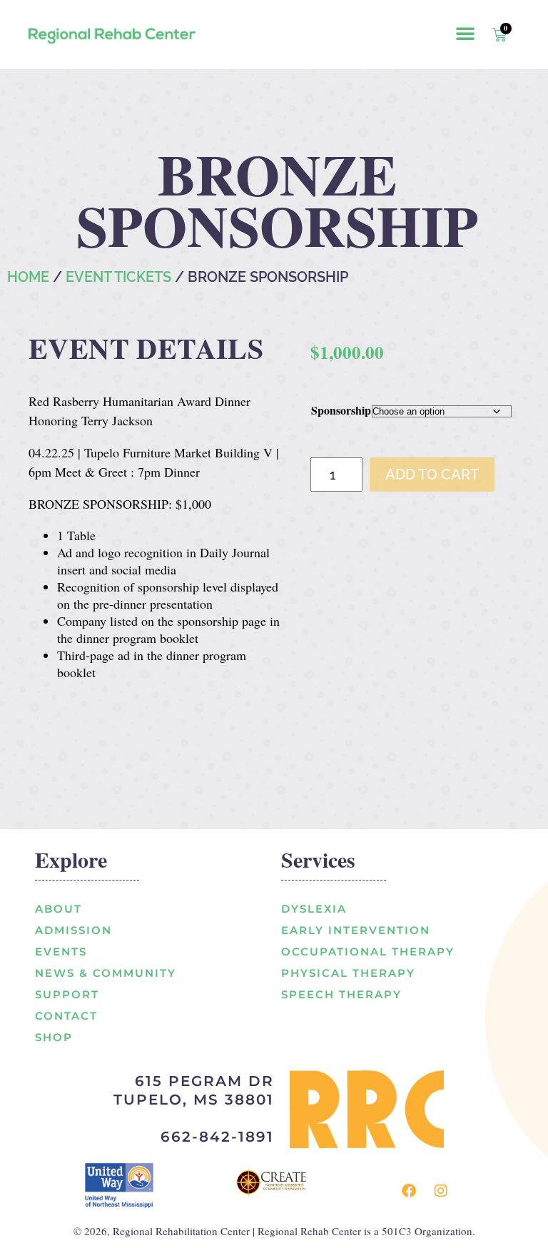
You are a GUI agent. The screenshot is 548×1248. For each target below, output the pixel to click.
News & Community (105, 973)
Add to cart (432, 474)
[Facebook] (409, 1191)
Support (67, 994)
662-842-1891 (217, 1136)
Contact (66, 1016)
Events (61, 951)
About (58, 908)
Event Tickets (118, 276)
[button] (465, 33)
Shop (54, 1037)
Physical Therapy (348, 973)
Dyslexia (314, 908)
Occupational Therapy (368, 951)
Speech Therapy (341, 994)
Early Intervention (355, 930)
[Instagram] (441, 1191)
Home (28, 276)
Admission (73, 930)
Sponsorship (341, 410)
